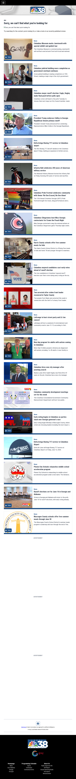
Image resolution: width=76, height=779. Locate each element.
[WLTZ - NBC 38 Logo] (38, 10)
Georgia (11, 769)
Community (29, 767)
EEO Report (47, 767)
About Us (47, 764)
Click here (23, 727)
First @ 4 (11, 771)
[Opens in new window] (38, 754)
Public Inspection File (46, 765)
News (35, 41)
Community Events (29, 769)
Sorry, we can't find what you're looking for (26, 23)
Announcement (47, 773)
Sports (29, 765)
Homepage (11, 764)
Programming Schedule (29, 764)
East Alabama (11, 767)
